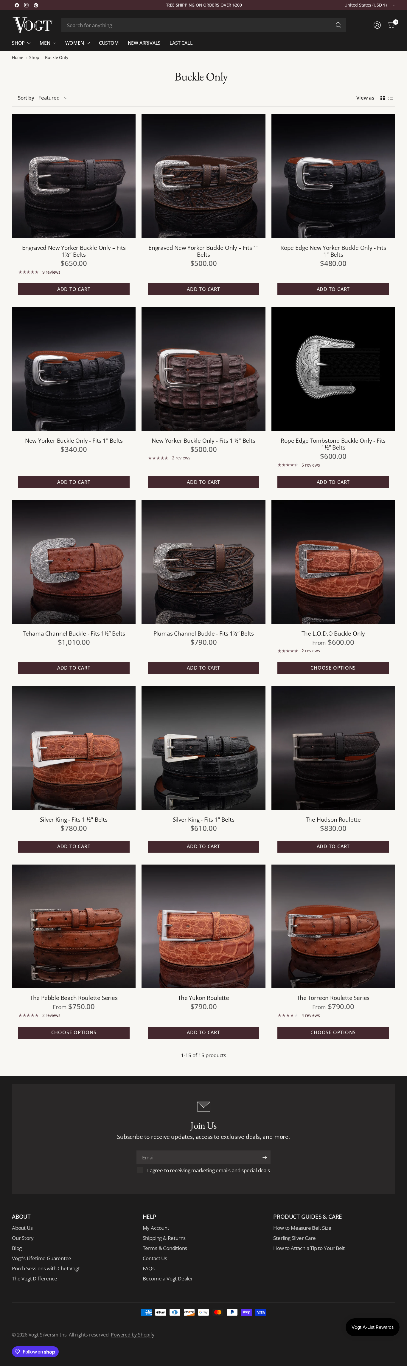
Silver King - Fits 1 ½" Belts (73, 819)
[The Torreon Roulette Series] (333, 926)
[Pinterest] (36, 5)
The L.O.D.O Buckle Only (333, 633)
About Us (22, 1227)
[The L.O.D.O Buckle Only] (333, 562)
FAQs (149, 1268)
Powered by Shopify (132, 1334)
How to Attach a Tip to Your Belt (309, 1248)
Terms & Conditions (165, 1248)
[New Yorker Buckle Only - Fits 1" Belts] (74, 369)
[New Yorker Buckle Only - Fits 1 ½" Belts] (203, 369)
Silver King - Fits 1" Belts (203, 819)
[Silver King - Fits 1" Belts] (203, 748)
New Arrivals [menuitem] (144, 43)
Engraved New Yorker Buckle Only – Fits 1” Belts (203, 251)
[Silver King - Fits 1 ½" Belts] (74, 748)
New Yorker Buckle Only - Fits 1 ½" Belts (203, 440)
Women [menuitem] (74, 43)
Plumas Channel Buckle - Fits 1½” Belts (203, 633)
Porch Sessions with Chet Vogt (46, 1268)
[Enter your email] (265, 1157)
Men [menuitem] (45, 43)
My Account (156, 1227)
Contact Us (155, 1258)
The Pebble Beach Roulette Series (74, 997)
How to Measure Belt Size (302, 1227)
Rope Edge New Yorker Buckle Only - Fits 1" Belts (333, 251)
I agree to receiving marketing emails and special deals (208, 1170)
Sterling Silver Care (294, 1238)
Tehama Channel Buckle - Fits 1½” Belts (74, 633)
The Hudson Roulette (333, 819)
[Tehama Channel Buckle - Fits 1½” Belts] (74, 562)
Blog (17, 1248)
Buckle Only (56, 57)
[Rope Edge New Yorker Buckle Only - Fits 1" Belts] (333, 176)
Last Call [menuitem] (181, 43)
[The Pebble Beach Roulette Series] (74, 926)
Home (17, 57)
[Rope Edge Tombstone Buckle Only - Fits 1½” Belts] (333, 369)
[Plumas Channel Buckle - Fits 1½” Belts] (203, 562)
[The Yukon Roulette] (203, 926)
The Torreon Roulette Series (333, 997)
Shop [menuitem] (18, 43)
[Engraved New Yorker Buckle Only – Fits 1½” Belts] (74, 176)
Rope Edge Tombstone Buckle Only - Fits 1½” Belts (333, 444)
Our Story (23, 1238)
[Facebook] (16, 5)
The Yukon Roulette (203, 997)
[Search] (338, 25)
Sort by (26, 97)
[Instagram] (26, 5)
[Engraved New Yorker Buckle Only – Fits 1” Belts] (203, 176)
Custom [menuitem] (109, 43)
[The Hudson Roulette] (333, 748)
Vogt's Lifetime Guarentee (41, 1258)
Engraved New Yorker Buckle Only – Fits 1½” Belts (74, 251)
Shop (34, 57)
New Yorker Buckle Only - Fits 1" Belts (74, 440)
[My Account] (377, 25)
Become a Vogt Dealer (168, 1278)
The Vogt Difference (34, 1278)
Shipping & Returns (164, 1238)
